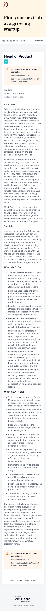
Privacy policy (17, 605)
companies (12, 40)
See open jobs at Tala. (20, 75)
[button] (41, 4)
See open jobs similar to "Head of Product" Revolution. (25, 80)
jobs (3, 40)
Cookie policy (29, 605)
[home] (5, 4)
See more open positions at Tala (23, 580)
